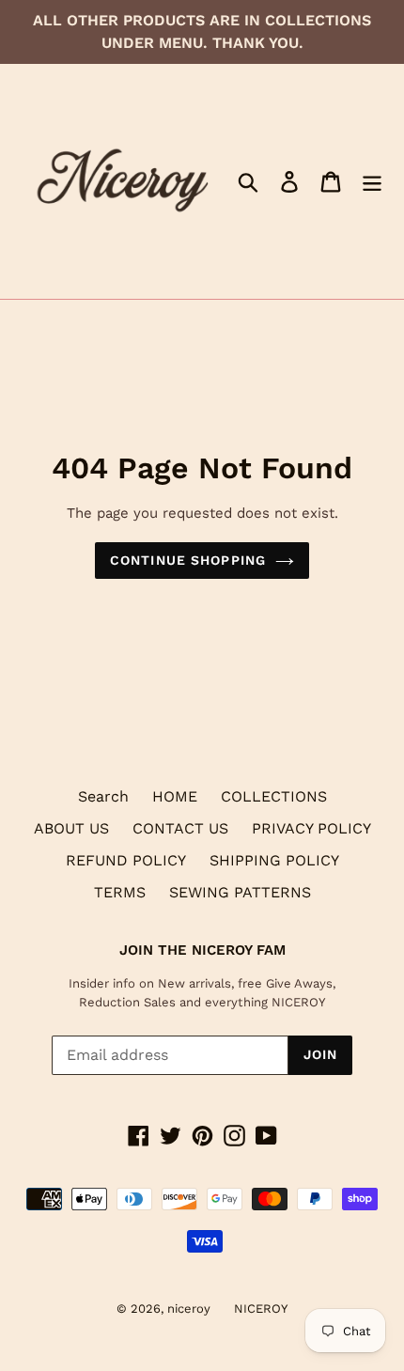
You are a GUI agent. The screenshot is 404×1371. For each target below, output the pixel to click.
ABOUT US (71, 828)
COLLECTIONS (274, 796)
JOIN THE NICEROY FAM (202, 950)
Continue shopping (188, 560)
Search (103, 796)
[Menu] (372, 182)
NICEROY (260, 1308)
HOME (174, 796)
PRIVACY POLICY (311, 828)
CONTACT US (180, 828)
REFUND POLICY (126, 860)
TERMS (120, 892)
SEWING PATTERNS (240, 892)
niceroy (188, 1308)
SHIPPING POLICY (274, 860)
